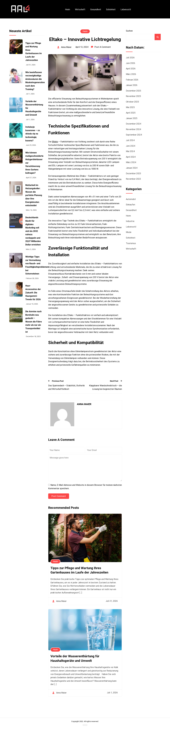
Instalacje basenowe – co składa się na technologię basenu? (32, 134)
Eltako (55, 141)
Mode (128, 232)
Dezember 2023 (133, 173)
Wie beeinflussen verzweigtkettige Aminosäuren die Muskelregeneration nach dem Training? (35, 81)
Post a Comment (102, 47)
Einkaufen (130, 204)
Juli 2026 (130, 57)
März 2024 (131, 162)
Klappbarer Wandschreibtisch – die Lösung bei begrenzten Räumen (105, 387)
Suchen (129, 31)
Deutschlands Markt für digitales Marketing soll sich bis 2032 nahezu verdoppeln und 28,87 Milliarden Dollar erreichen (33, 231)
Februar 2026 (132, 79)
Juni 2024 (130, 146)
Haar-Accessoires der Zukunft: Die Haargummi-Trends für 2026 (33, 292)
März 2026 (131, 74)
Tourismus (131, 243)
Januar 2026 (131, 85)
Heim (67, 9)
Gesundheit (95, 9)
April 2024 (130, 157)
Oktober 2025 (132, 101)
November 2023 (133, 179)
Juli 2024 (130, 140)
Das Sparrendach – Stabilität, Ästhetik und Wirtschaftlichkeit (66, 387)
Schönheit (111, 9)
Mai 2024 (130, 151)
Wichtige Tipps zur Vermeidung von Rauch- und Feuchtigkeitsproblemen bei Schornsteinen (37, 265)
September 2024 (134, 134)
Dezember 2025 (133, 90)
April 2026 (130, 68)
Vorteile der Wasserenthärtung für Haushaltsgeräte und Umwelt (74, 658)
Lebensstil (126, 9)
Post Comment (58, 496)
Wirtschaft (80, 9)
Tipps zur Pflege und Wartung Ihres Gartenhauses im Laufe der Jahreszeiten (33, 51)
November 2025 (133, 96)
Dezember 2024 (133, 123)
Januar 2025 (131, 118)
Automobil (131, 199)
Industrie (130, 221)
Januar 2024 (131, 168)
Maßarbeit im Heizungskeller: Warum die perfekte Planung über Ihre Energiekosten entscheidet (33, 195)
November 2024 (133, 129)
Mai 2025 (130, 107)
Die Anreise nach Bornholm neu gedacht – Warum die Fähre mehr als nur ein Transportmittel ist (33, 321)
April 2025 (130, 112)
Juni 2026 (130, 63)
